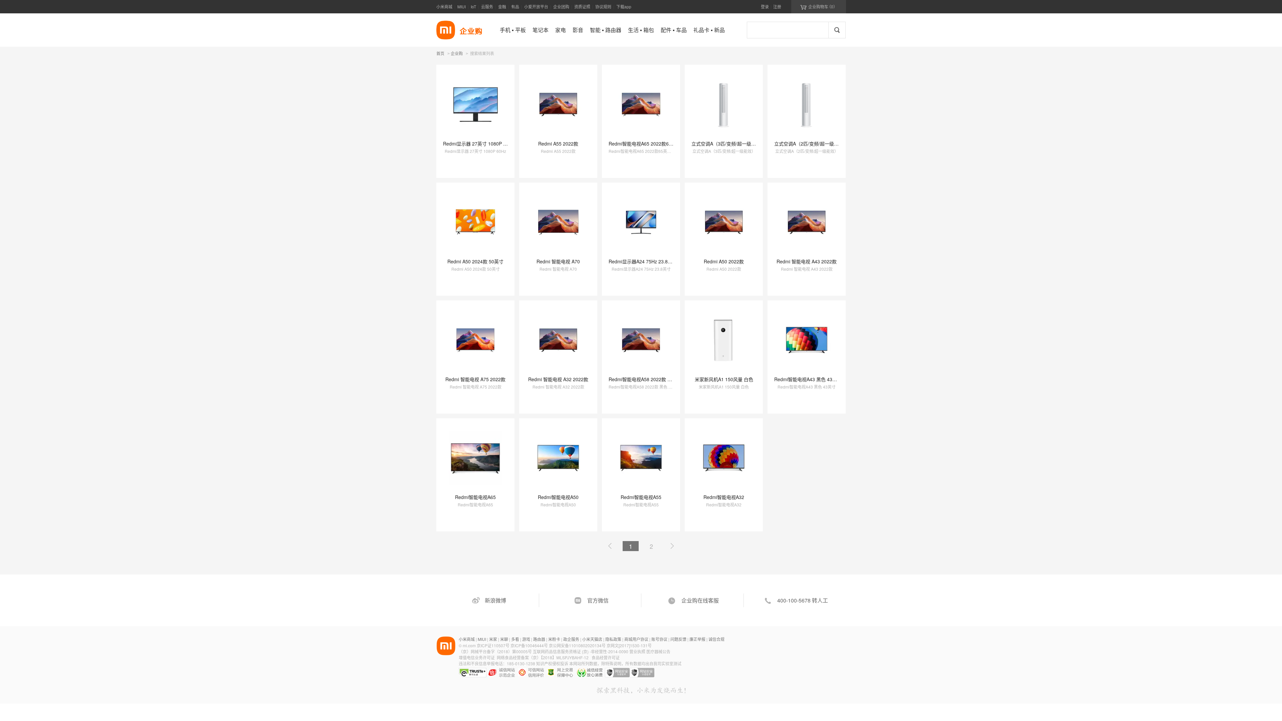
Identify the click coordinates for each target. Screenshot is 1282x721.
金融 (502, 6)
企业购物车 (818, 6)
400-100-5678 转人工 (802, 600)
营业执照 (637, 651)
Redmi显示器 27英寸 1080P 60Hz (478, 143)
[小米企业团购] (445, 30)
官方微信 (598, 600)
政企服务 (571, 639)
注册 (777, 6)
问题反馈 (678, 639)
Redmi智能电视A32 (723, 497)
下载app (623, 6)
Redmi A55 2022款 (558, 143)
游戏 (526, 639)
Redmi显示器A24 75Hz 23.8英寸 (643, 261)
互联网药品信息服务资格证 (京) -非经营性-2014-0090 (581, 651)
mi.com (469, 645)
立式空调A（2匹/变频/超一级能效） (811, 143)
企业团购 (561, 6)
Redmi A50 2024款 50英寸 (475, 261)
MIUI (461, 6)
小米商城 (444, 6)
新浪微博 (495, 600)
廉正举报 (697, 639)
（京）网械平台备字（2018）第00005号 (496, 651)
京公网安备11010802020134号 (578, 645)
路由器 (539, 639)
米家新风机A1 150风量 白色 (724, 379)
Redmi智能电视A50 (558, 497)
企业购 (457, 53)
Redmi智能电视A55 (641, 497)
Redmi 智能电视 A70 (558, 261)
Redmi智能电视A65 (475, 497)
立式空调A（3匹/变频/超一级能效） (728, 143)
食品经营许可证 (606, 657)
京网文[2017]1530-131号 (629, 645)
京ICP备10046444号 (529, 645)
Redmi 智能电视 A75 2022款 (475, 379)
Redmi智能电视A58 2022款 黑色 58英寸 (651, 379)
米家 (493, 639)
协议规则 (603, 6)
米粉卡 (554, 639)
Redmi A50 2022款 (724, 261)
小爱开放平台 (536, 6)
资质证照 (582, 6)
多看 (515, 639)
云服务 (487, 6)
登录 (765, 6)
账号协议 (659, 639)
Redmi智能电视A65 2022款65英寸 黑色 (650, 143)
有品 (515, 6)
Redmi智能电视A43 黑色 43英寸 (808, 379)
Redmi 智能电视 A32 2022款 (558, 379)
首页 (440, 53)
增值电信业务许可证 (477, 657)
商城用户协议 (636, 639)
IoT (473, 6)
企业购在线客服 (700, 600)
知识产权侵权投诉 (552, 663)
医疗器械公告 (658, 651)
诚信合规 (716, 639)
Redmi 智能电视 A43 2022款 (807, 261)
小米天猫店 (592, 639)
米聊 (504, 639)
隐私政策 (613, 639)
